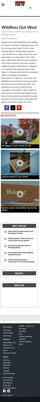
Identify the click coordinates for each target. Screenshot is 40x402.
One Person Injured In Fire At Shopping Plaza (19, 246)
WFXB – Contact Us (26, 326)
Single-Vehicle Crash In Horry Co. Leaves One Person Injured (21, 239)
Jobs (20, 334)
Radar (5, 350)
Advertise (22, 331)
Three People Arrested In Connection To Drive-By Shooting (21, 261)
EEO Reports (7, 383)
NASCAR (6, 365)
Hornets (6, 368)
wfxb (15, 38)
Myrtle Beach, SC (9, 342)
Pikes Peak (7, 363)
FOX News (7, 330)
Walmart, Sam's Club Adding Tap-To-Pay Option (19, 209)
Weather (6, 339)
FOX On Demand (25, 341)
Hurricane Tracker (9, 353)
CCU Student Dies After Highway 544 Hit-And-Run (20, 253)
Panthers (6, 360)
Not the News (8, 333)
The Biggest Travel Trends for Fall (16, 146)
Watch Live (7, 336)
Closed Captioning (25, 336)
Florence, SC (7, 345)
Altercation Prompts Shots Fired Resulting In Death (20, 232)
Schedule (22, 339)
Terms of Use (7, 380)
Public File (7, 385)
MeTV (21, 344)
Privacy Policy (8, 377)
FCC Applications (9, 388)
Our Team (22, 329)
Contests (6, 371)
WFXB (20, 3)
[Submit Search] (30, 7)
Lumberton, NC (8, 348)
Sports (5, 357)
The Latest (7, 327)
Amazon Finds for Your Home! (14, 177)
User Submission (9, 373)
